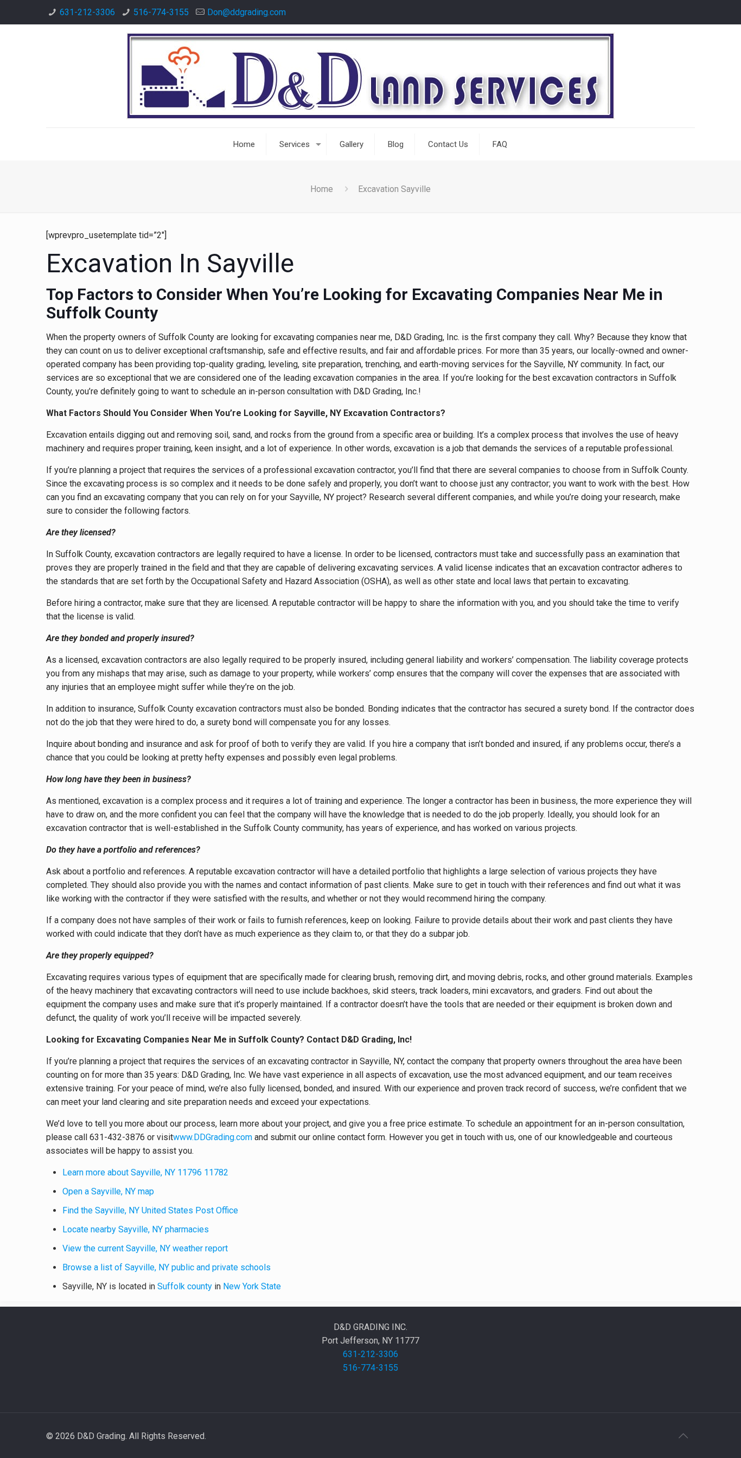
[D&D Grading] (370, 75)
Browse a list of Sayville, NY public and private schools (166, 1267)
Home (321, 189)
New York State (252, 1286)
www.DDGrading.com (212, 1137)
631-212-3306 (87, 12)
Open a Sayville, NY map (108, 1191)
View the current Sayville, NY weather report (145, 1248)
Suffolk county (184, 1286)
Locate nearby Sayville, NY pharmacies (135, 1229)
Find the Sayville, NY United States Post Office (150, 1210)
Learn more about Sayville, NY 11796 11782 (145, 1172)
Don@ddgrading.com (246, 12)
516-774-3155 (161, 12)
